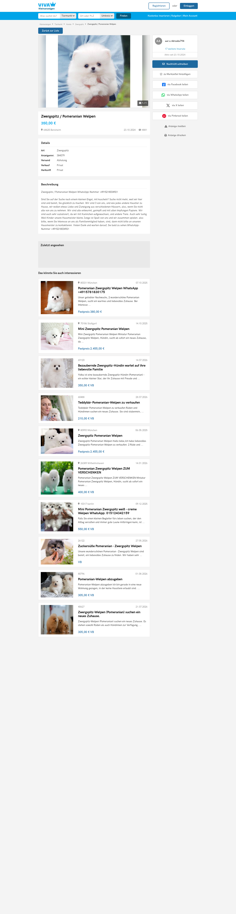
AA (158, 41)
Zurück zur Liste (50, 30)
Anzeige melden (177, 126)
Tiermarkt (59, 24)
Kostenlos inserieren (159, 15)
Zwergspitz (79, 24)
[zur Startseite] (47, 6)
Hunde (69, 24)
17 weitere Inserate (175, 48)
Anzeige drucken (177, 135)
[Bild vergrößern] (94, 71)
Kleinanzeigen (45, 24)
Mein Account (190, 15)
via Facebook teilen (177, 84)
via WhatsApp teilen (177, 94)
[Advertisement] (172, 162)
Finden (123, 15)
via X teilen (178, 105)
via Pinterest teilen (178, 115)
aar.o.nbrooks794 (174, 41)
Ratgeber (176, 15)
